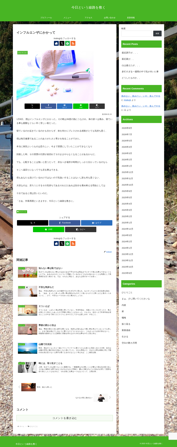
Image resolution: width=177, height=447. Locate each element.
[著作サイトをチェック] (56, 43)
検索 (123, 28)
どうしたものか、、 (131, 78)
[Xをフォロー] (61, 43)
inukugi (127, 100)
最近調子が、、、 (130, 53)
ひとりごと (22, 212)
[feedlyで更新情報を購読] (67, 43)
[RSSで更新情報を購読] (73, 43)
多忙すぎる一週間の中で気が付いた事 (140, 71)
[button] (97, 106)
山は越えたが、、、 (131, 65)
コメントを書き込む (64, 418)
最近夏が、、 (128, 59)
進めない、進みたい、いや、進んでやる (140, 96)
